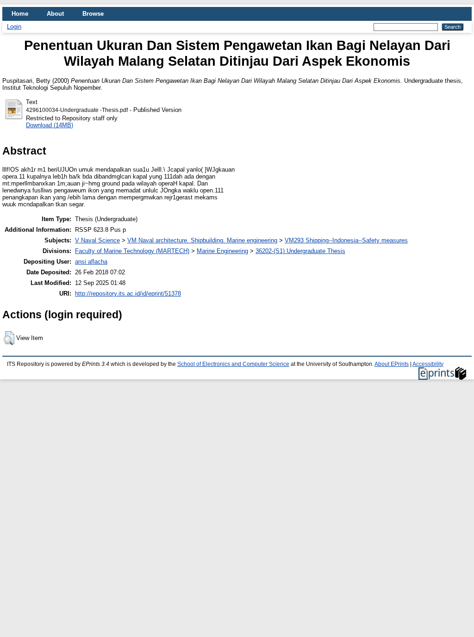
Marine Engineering (222, 250)
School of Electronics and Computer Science (233, 364)
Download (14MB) (49, 125)
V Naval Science (97, 240)
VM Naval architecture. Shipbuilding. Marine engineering (202, 240)
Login (14, 26)
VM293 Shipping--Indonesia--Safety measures (346, 240)
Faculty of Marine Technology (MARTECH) (132, 250)
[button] (9, 338)
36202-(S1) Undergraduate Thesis (300, 250)
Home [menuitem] (20, 13)
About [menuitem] (55, 13)
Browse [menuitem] (93, 13)
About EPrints (391, 364)
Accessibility (427, 364)
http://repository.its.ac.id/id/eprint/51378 (128, 293)
